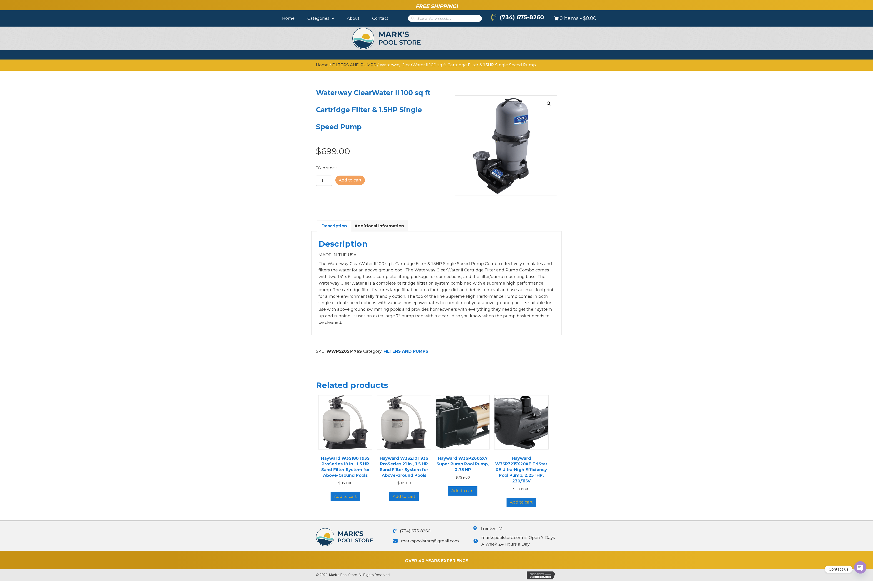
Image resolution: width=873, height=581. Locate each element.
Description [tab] (334, 225)
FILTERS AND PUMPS (354, 64)
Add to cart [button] (345, 496)
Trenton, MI (492, 528)
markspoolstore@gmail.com (430, 541)
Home (322, 64)
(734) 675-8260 (522, 17)
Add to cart (350, 180)
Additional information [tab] (379, 225)
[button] (549, 103)
